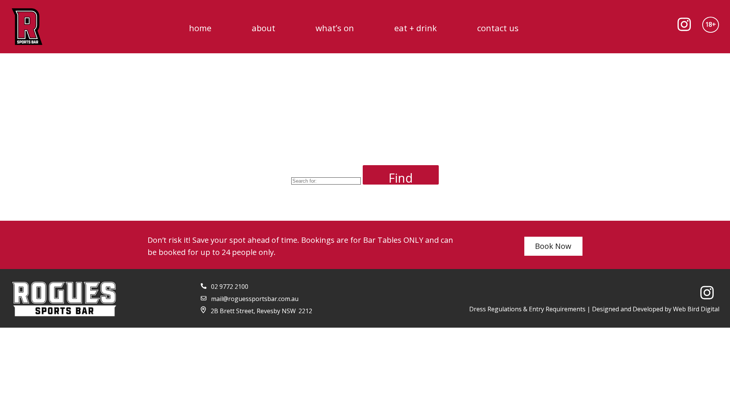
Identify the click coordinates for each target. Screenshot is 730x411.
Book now (553, 246)
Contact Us (498, 27)
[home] (27, 27)
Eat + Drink (415, 27)
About (263, 27)
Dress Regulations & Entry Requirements (527, 309)
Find (401, 177)
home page (393, 207)
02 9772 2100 (229, 286)
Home (200, 27)
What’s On (335, 27)
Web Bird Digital (696, 309)
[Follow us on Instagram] (687, 27)
